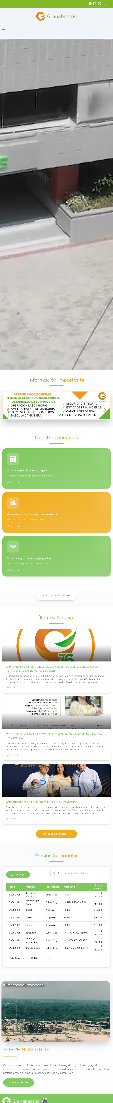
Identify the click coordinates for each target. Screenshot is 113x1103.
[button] (3, 30)
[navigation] (7, 410)
